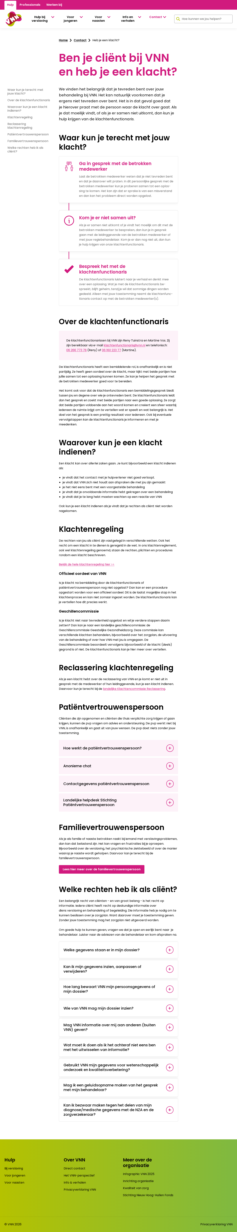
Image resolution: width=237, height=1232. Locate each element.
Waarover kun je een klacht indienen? (27, 109)
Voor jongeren (70, 19)
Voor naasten (98, 19)
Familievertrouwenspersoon (27, 141)
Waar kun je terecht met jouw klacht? (25, 92)
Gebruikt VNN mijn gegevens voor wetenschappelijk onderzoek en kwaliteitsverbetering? (111, 1067)
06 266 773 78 (76, 350)
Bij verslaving (13, 1168)
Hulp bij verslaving (40, 19)
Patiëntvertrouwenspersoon (28, 134)
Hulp (10, 5)
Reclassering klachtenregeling (19, 126)
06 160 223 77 (111, 350)
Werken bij (54, 5)
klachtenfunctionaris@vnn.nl (124, 345)
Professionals (30, 5)
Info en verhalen (127, 19)
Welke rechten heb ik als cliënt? (25, 150)
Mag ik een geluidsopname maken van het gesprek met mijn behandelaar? (111, 1087)
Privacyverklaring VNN (80, 1189)
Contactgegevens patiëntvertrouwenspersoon (106, 783)
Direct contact (74, 1168)
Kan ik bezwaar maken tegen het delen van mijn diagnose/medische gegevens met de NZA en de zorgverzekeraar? (109, 1110)
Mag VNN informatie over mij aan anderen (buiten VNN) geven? (110, 1027)
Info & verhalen (75, 1182)
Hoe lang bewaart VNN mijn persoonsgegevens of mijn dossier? (109, 989)
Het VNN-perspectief (79, 1175)
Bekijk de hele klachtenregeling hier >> (86, 564)
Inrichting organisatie (138, 1181)
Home (63, 40)
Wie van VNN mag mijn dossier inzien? (98, 1008)
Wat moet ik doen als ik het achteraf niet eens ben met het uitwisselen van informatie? (110, 1047)
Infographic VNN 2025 (138, 1174)
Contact (155, 17)
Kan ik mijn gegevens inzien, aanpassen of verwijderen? (102, 969)
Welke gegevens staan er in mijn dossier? (102, 950)
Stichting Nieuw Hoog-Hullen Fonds (148, 1195)
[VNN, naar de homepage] (13, 19)
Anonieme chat (77, 766)
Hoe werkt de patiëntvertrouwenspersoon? (102, 748)
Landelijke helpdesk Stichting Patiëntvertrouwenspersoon (90, 802)
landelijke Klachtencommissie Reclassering (134, 689)
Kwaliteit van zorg (136, 1188)
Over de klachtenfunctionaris (28, 100)
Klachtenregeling (19, 117)
